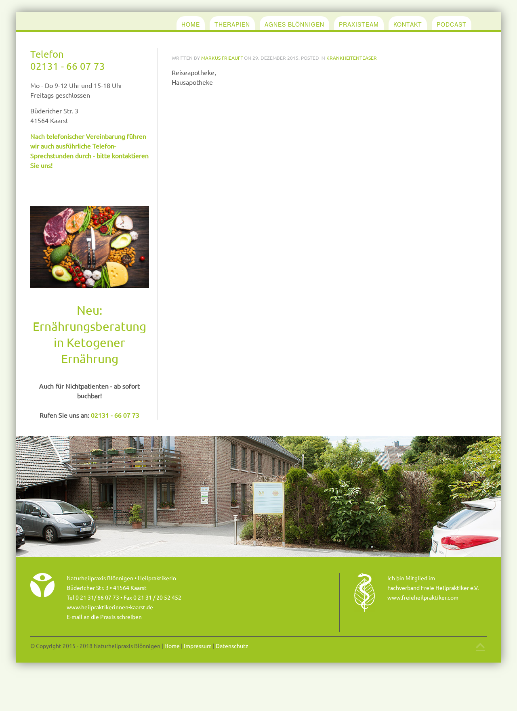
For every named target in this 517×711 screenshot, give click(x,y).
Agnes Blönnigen (294, 24)
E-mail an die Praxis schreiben (104, 616)
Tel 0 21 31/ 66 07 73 (93, 597)
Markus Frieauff (222, 57)
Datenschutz (232, 645)
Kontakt (407, 24)
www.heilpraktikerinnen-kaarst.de (110, 607)
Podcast (452, 24)
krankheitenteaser (351, 57)
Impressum (198, 645)
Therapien (232, 24)
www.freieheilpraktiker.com (422, 597)
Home (190, 24)
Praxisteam (359, 24)
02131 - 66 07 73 (67, 66)
